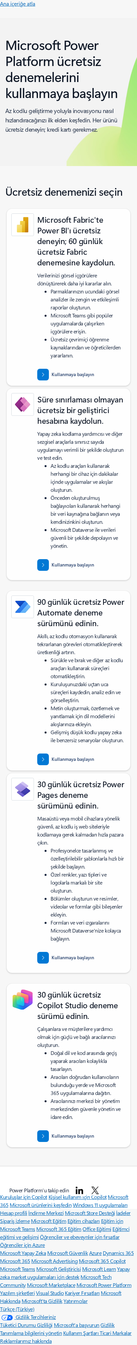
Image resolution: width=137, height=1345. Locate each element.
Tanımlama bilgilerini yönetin (31, 1332)
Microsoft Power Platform (103, 1284)
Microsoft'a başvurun (76, 1324)
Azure (95, 1252)
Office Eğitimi (96, 1228)
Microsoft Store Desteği (90, 1212)
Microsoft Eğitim (48, 1220)
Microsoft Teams (17, 1268)
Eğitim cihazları (84, 1220)
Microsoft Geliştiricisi (58, 1268)
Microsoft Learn (99, 1268)
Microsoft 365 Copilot (102, 1260)
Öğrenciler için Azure (22, 1244)
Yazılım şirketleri (17, 1292)
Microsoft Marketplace (51, 1284)
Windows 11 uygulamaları (100, 1204)
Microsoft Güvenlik (67, 1252)
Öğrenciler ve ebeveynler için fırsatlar (79, 1236)
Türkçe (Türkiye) (17, 1308)
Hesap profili (13, 1212)
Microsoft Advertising (54, 1260)
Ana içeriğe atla (17, 3)
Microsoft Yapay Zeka (23, 1252)
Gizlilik (107, 1324)
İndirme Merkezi (46, 1212)
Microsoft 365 (15, 1260)
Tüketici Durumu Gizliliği (26, 1324)
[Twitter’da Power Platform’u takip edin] (95, 1190)
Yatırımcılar (75, 1300)
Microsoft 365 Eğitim (58, 1228)
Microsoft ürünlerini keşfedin (40, 1204)
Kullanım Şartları (81, 1332)
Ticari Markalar (116, 1332)
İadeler (123, 1212)
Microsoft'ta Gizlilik (42, 1300)
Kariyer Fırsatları (82, 1292)
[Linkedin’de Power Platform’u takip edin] (79, 1190)
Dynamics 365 (118, 1252)
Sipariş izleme (15, 1220)
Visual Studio (50, 1292)
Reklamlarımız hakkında (26, 1340)
